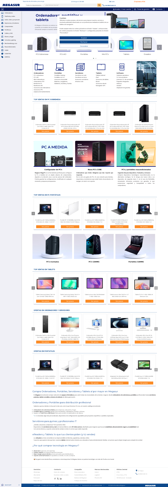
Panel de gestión (141, 9)
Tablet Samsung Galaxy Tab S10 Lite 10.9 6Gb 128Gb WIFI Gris (45, 295)
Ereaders (147, 54)
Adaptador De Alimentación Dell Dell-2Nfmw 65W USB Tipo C (119, 377)
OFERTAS (7, 57)
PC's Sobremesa (42, 54)
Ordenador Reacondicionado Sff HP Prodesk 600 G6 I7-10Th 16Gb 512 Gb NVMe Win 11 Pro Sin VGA (94, 126)
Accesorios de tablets (102, 79)
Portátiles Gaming (59, 75)
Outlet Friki (8, 53)
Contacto (157, 9)
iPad (97, 77)
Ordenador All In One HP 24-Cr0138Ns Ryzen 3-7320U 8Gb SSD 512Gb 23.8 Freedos (94, 337)
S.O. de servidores (122, 77)
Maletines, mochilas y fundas (63, 83)
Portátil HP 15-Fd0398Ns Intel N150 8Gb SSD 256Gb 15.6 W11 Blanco (70, 221)
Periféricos (8, 30)
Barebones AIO (38, 85)
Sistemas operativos (123, 75)
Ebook (98, 81)
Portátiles (84, 54)
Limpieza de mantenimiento (42, 92)
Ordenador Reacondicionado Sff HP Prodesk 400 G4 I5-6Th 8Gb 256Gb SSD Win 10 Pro (70, 126)
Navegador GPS (100, 85)
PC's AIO (63, 54)
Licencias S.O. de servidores (125, 79)
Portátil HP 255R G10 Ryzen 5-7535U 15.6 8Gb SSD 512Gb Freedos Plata (119, 222)
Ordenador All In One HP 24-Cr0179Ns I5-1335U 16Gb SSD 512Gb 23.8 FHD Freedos (144, 337)
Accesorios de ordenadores (42, 88)
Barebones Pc (38, 83)
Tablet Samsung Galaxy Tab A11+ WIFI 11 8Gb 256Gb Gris (70, 295)
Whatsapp (8, 485)
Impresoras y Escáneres (12, 23)
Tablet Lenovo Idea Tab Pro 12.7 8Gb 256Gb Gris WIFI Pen (119, 295)
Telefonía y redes (10, 16)
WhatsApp (37, 472)
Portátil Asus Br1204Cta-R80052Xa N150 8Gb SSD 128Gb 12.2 (144, 221)
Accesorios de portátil (60, 79)
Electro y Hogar (9, 36)
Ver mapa (139, 471)
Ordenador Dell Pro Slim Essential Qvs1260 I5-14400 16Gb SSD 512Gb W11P (45, 126)
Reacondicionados (10, 47)
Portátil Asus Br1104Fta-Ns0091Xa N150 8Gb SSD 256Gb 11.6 (95, 221)
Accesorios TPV (38, 90)
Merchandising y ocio (11, 43)
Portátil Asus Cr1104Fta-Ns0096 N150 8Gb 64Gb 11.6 (144, 377)
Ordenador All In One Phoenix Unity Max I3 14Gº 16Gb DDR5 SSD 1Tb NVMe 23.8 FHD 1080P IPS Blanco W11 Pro (70, 338)
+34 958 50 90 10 (141, 474)
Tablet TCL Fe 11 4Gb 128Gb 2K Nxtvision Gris (144, 295)
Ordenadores (9, 13)
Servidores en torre (81, 77)
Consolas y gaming (10, 40)
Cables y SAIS (9, 33)
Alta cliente (37, 475)
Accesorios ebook (101, 83)
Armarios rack (79, 81)
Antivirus (119, 83)
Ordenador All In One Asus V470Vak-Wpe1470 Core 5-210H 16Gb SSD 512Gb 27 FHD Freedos (119, 337)
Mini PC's (105, 54)
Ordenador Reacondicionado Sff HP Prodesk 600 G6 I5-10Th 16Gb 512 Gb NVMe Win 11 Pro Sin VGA (119, 126)
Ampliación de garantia (123, 88)
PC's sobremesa (38, 75)
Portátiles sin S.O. (59, 77)
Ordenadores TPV (39, 81)
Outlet (6, 50)
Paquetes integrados (123, 81)
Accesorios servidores (81, 79)
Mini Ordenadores (39, 79)
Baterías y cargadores (60, 81)
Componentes (9, 26)
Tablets (126, 54)
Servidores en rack (80, 75)
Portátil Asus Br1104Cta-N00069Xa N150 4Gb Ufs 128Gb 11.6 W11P (45, 221)
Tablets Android (100, 75)
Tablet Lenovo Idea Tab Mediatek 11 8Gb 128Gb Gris (95, 295)
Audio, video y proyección (12, 20)
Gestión (119, 85)
